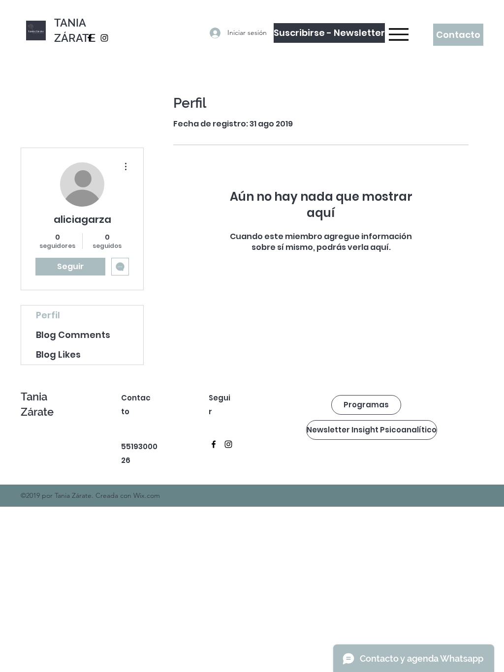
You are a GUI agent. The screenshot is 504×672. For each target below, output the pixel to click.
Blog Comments (73, 335)
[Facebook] (89, 38)
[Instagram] (104, 38)
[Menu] (396, 34)
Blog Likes (58, 354)
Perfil (48, 315)
